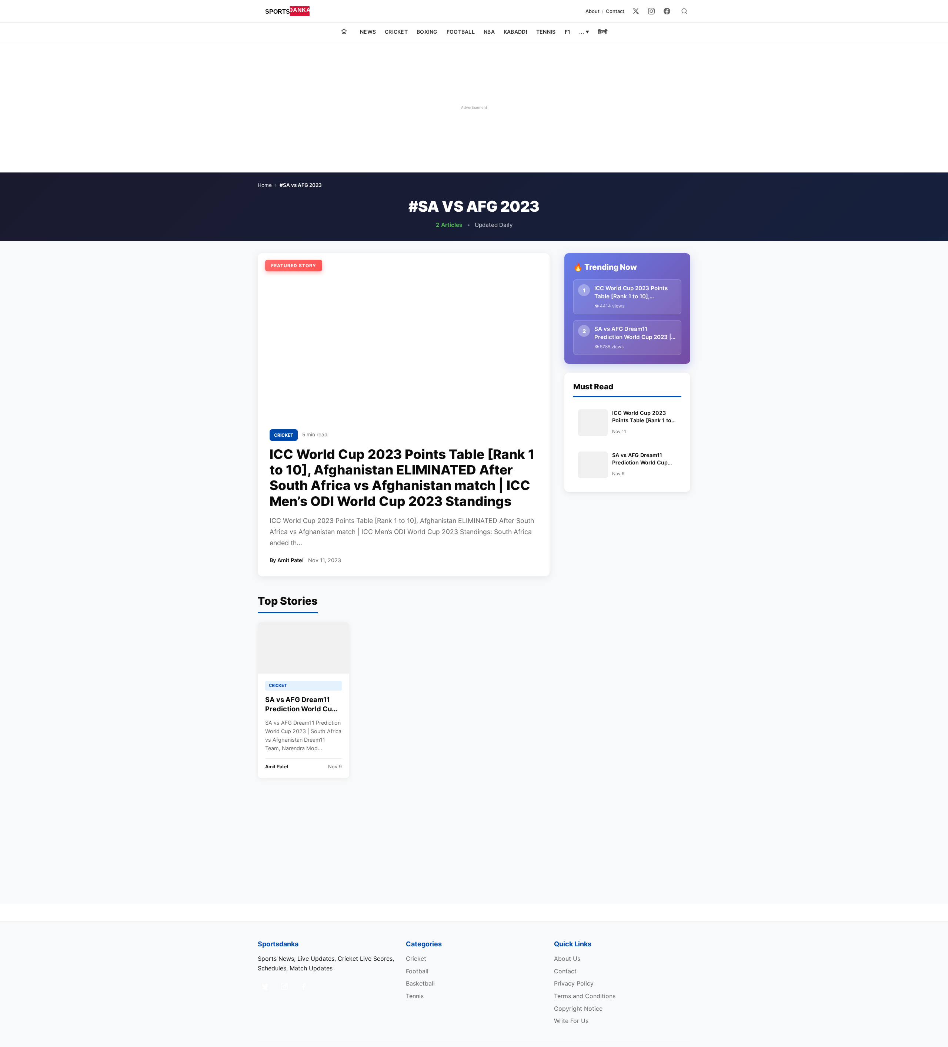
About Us (567, 958)
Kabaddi (515, 31)
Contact (615, 11)
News (368, 31)
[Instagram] (651, 11)
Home (265, 185)
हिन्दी (602, 31)
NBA (489, 31)
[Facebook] (666, 11)
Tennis (546, 31)
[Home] (344, 32)
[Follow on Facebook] (303, 986)
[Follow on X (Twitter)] (265, 986)
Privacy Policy (574, 983)
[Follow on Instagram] (284, 986)
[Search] (684, 11)
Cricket (396, 31)
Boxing (427, 31)
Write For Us (571, 1020)
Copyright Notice (578, 1008)
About (592, 11)
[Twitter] (635, 11)
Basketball (420, 983)
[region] (474, 107)
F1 (568, 31)
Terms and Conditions (584, 996)
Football (461, 31)
